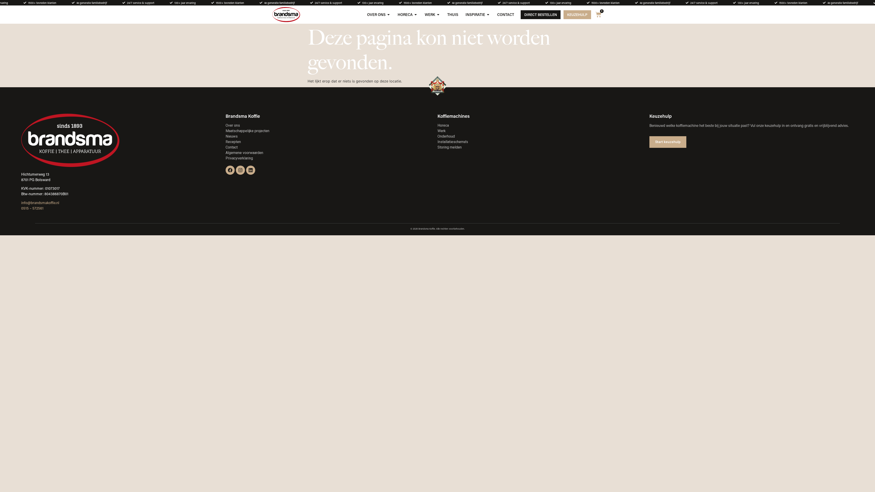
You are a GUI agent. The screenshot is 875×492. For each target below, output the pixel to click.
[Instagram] (240, 170)
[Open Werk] (438, 14)
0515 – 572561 (32, 208)
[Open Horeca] (415, 14)
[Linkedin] (250, 170)
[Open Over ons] (388, 14)
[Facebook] (230, 170)
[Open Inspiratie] (488, 14)
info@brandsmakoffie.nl (40, 202)
